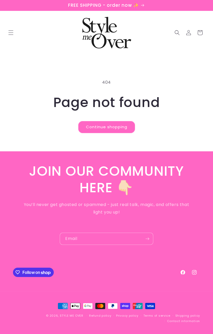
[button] (11, 32)
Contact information (183, 321)
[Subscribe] (147, 239)
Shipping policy (187, 316)
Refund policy (100, 316)
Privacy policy (127, 316)
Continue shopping (106, 127)
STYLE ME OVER (71, 316)
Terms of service (156, 316)
